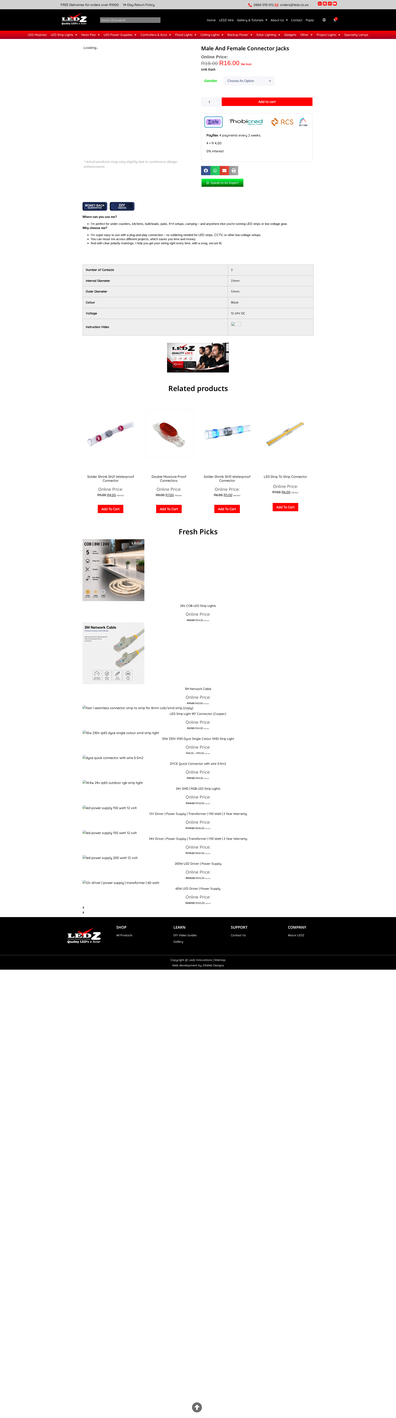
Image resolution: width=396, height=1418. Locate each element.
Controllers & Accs (153, 35)
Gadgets (290, 35)
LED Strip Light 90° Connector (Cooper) (198, 714)
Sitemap (220, 960)
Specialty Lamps (356, 35)
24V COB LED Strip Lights (198, 606)
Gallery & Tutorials (250, 20)
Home (211, 20)
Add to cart (267, 102)
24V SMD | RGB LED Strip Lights (198, 789)
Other (304, 35)
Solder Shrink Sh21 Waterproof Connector (110, 479)
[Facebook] (325, 4)
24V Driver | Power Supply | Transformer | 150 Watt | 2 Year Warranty (198, 839)
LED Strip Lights (62, 35)
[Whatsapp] (320, 4)
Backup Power (237, 35)
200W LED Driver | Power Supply (198, 864)
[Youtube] (335, 4)
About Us (277, 20)
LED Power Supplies (118, 35)
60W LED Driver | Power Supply (198, 889)
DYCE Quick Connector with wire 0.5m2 (198, 764)
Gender (210, 81)
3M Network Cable (198, 689)
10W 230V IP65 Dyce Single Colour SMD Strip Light (198, 739)
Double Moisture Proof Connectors (169, 479)
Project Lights (326, 35)
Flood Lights (183, 35)
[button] (205, 170)
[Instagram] (330, 4)
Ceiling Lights (209, 35)
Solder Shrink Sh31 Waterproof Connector (227, 479)
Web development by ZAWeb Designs (198, 965)
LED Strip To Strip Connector (285, 477)
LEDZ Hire (226, 20)
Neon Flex (88, 35)
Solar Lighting (266, 35)
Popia (310, 20)
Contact (296, 20)
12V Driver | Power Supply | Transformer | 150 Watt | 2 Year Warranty (198, 814)
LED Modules (37, 35)
